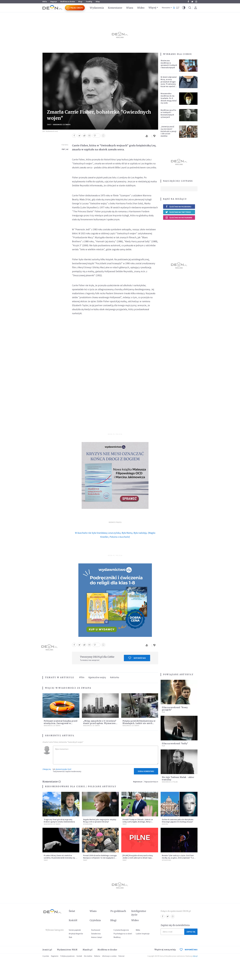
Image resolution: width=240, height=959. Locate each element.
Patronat (121, 956)
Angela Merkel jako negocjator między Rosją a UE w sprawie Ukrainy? (99, 820)
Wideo (140, 7)
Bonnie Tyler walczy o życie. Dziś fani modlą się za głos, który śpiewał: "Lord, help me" (179, 857)
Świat (49, 124)
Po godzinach (118, 911)
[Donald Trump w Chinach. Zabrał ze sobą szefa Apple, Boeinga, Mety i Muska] (139, 804)
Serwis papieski (75, 930)
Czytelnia (95, 920)
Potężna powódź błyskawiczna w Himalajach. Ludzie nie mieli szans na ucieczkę (139, 723)
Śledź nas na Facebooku (180, 206)
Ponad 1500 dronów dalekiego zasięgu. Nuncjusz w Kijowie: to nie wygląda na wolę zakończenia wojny (100, 857)
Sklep (98, 1)
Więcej (152, 7)
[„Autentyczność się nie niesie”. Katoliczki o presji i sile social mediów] (188, 131)
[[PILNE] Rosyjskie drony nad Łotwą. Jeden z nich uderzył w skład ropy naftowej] (139, 840)
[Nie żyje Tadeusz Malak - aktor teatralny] (179, 761)
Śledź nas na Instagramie (180, 217)
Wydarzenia (97, 7)
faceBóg (89, 1)
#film (81, 677)
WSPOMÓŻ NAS (191, 949)
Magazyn (53, 1)
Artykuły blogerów (76, 933)
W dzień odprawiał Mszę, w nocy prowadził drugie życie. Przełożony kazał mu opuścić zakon (169, 83)
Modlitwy (117, 937)
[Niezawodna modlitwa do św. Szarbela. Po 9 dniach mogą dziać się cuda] (188, 98)
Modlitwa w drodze (67, 1)
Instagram (196, 1)
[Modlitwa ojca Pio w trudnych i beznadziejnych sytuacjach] (188, 115)
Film (163, 712)
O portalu (45, 956)
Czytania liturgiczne (121, 930)
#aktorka (114, 677)
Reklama (97, 956)
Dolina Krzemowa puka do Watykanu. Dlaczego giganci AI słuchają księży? (178, 820)
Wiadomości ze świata (61, 124)
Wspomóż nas (140, 658)
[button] (184, 8)
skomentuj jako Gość (63, 769)
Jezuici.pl (47, 950)
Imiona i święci (96, 937)
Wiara (129, 7)
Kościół (165, 824)
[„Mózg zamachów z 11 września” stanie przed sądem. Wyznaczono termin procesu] (100, 705)
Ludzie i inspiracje (143, 933)
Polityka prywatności (67, 956)
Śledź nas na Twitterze (180, 212)
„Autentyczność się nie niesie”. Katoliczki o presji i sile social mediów (168, 131)
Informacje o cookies (109, 956)
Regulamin (54, 956)
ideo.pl (195, 956)
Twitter (192, 1)
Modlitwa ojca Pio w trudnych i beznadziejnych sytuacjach (168, 113)
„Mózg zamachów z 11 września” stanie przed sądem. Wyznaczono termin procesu (100, 723)
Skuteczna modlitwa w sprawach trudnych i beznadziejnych (169, 64)
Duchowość (95, 930)
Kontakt (79, 956)
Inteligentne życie (138, 913)
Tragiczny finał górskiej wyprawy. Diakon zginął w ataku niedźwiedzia (59, 820)
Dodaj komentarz (146, 771)
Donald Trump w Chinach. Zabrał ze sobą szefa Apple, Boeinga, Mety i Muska (137, 821)
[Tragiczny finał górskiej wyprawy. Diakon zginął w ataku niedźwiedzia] (60, 804)
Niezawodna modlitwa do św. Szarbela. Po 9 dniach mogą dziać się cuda (169, 98)
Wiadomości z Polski (170, 782)
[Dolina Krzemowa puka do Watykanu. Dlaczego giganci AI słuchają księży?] (179, 804)
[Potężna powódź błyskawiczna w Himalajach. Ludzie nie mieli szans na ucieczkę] (139, 705)
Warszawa (166, 7)
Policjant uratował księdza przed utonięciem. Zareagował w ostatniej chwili (60, 723)
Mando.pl (87, 950)
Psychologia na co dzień (123, 933)
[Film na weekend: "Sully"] (179, 728)
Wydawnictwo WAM (67, 950)
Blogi (80, 1)
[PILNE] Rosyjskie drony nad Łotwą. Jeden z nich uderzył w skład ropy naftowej (137, 857)
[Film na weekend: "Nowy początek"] (179, 692)
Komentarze (115, 7)
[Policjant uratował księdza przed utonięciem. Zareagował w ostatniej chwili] (60, 705)
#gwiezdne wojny (97, 677)
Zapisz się (190, 932)
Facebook (188, 1)
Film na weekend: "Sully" (175, 743)
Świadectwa (96, 933)
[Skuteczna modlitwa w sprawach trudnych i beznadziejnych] (188, 65)
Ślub (70, 937)
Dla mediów (88, 956)
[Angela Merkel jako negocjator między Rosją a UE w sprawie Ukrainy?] (100, 804)
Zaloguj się (46, 769)
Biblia (44, 1)
